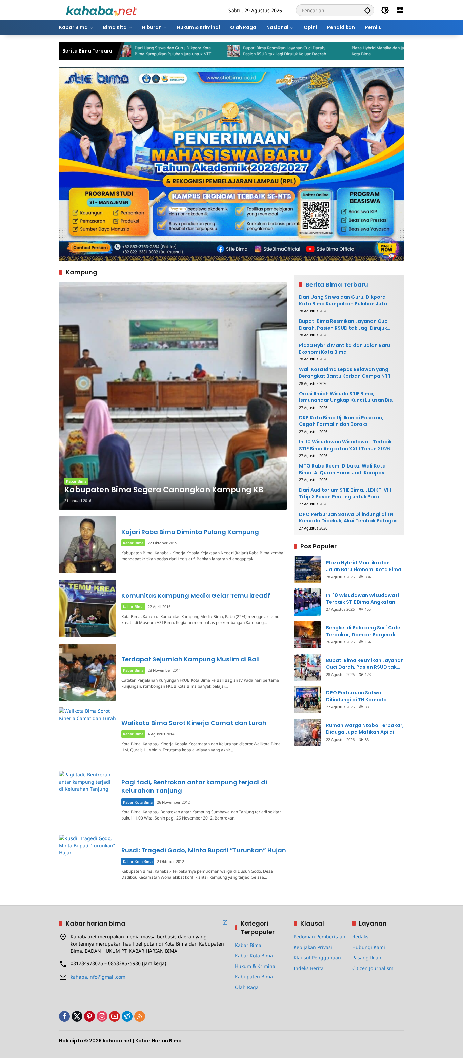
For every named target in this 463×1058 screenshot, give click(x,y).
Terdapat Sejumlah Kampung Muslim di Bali (190, 659)
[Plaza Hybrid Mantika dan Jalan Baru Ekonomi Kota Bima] (305, 51)
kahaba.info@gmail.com (98, 977)
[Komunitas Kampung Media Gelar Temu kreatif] (87, 608)
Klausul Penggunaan (317, 957)
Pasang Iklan (366, 957)
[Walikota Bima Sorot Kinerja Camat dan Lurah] (87, 735)
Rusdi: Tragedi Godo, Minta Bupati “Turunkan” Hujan (203, 850)
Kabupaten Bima (254, 976)
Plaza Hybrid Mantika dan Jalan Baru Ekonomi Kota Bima (357, 51)
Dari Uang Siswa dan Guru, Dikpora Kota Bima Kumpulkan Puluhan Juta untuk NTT (135, 51)
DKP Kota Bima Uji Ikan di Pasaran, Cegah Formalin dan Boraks (341, 421)
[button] (367, 10)
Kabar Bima (76, 481)
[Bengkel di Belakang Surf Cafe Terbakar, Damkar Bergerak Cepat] (307, 634)
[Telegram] (127, 1016)
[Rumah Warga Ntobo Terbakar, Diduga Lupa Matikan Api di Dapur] (307, 732)
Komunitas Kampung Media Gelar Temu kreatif (195, 595)
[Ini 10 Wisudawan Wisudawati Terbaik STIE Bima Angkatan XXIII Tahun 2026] (307, 602)
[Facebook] (64, 1016)
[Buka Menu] (400, 10)
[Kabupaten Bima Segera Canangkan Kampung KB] (173, 396)
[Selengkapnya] (225, 922)
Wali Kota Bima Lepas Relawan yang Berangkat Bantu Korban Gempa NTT (345, 372)
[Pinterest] (89, 1016)
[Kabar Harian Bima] (101, 9)
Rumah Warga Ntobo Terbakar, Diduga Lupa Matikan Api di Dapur (365, 728)
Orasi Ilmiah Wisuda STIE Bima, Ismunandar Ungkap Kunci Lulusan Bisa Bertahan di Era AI (347, 397)
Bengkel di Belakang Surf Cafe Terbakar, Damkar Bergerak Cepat (363, 631)
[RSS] (139, 1016)
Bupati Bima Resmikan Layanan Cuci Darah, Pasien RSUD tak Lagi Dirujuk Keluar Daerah (247, 51)
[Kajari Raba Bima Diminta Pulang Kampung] (87, 544)
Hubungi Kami (368, 947)
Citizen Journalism (373, 968)
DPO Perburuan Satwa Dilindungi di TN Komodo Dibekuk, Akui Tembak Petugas (348, 517)
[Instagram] (102, 1016)
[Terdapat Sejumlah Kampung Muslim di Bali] (87, 672)
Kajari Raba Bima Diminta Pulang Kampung (190, 531)
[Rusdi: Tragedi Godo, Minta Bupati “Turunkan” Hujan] (87, 863)
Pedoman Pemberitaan (319, 936)
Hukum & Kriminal (256, 966)
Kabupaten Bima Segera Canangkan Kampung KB (163, 490)
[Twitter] (77, 1016)
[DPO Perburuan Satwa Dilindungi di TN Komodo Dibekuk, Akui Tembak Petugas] (307, 699)
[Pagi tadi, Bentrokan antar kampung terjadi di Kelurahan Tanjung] (87, 799)
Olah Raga (247, 987)
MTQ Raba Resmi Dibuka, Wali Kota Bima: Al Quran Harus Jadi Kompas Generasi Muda (342, 469)
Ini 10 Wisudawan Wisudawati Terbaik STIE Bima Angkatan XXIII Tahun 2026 (345, 445)
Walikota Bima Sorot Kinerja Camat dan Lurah (193, 723)
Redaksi (361, 936)
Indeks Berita (309, 968)
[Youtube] (114, 1016)
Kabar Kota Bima (138, 802)
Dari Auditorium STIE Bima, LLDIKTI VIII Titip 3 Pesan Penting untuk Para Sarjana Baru (345, 493)
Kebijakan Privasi (313, 947)
